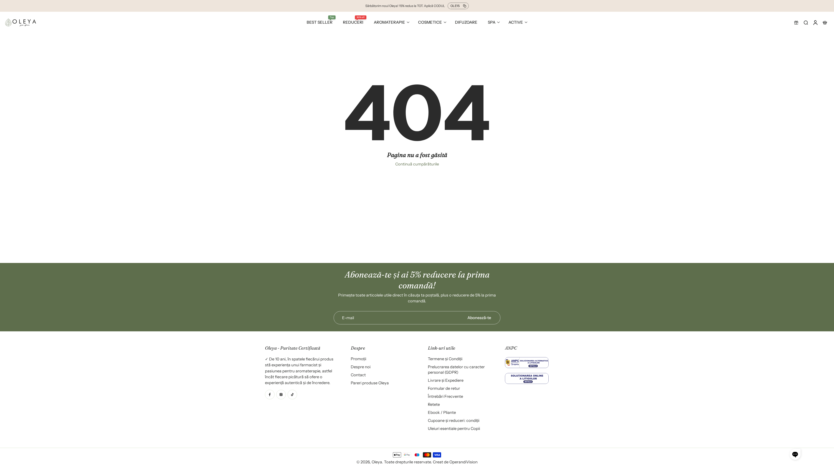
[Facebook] (270, 394)
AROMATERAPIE (389, 22)
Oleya (377, 461)
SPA (491, 22)
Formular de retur (444, 388)
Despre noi (361, 366)
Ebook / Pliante (442, 412)
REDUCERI (353, 22)
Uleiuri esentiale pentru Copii (454, 428)
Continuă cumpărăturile (417, 164)
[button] (796, 22)
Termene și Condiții (445, 358)
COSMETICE (430, 22)
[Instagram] (281, 394)
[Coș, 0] (825, 22)
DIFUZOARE (466, 22)
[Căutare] (806, 22)
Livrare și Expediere (445, 380)
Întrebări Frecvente (445, 396)
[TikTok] (292, 394)
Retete (434, 404)
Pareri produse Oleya (370, 382)
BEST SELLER (320, 22)
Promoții (358, 358)
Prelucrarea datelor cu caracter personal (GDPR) (456, 369)
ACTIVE (515, 22)
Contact (358, 374)
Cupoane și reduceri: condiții (453, 420)
